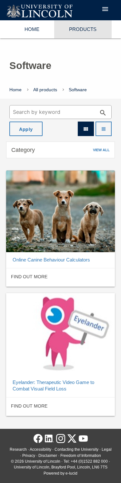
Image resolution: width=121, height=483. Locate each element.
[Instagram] (60, 440)
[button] (60, 150)
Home (32, 29)
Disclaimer (47, 455)
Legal (107, 449)
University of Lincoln (42, 461)
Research (18, 449)
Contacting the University (76, 449)
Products (82, 29)
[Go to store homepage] (39, 11)
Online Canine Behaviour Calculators (51, 259)
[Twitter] (71, 440)
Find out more (29, 276)
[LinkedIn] (49, 440)
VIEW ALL (101, 150)
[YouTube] (83, 440)
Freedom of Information (80, 455)
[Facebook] (38, 440)
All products (45, 89)
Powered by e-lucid (60, 473)
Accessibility (40, 449)
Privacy (28, 455)
